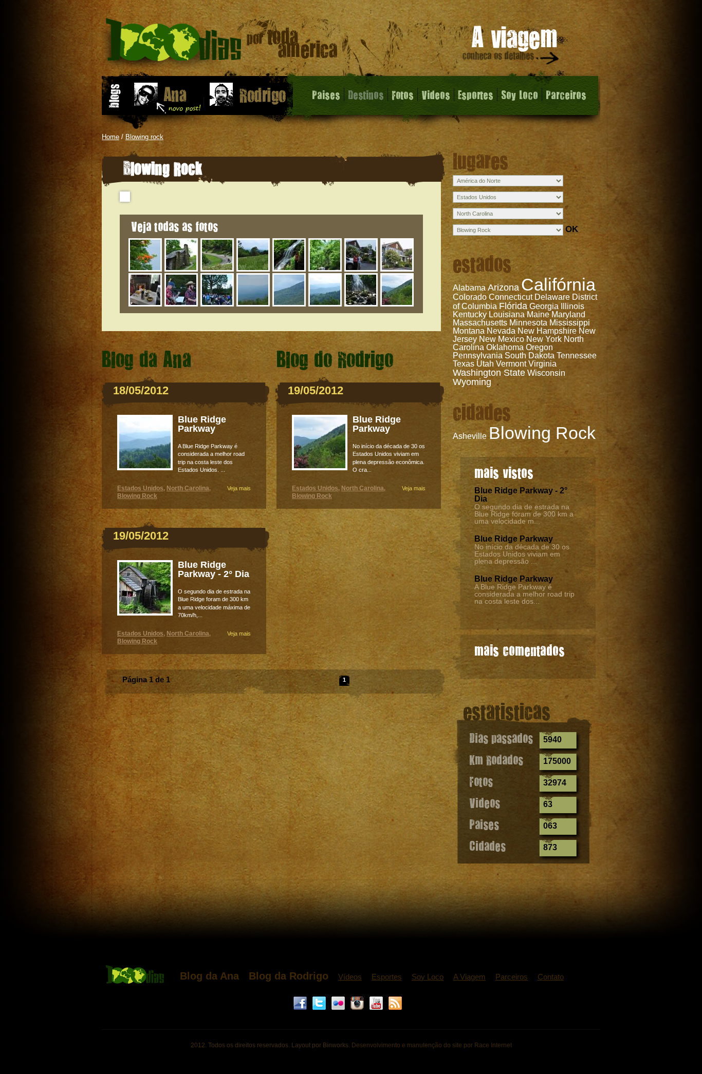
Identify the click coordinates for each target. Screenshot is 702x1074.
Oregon (539, 347)
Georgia (544, 306)
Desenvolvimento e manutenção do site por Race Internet (432, 1045)
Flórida (513, 306)
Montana (469, 331)
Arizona (503, 287)
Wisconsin (546, 373)
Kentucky (470, 314)
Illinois (572, 306)
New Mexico (501, 339)
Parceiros (566, 94)
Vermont (511, 363)
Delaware (552, 297)
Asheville (470, 436)
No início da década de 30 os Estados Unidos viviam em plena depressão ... (521, 554)
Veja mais (239, 488)
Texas (463, 363)
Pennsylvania (478, 355)
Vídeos (350, 976)
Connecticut (510, 297)
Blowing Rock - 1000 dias (222, 43)
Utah (485, 363)
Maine (538, 314)
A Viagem (469, 976)
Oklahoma (505, 347)
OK (571, 229)
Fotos (403, 94)
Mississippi (569, 322)
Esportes (475, 94)
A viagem (511, 47)
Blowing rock (144, 137)
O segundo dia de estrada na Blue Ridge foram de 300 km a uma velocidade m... (524, 514)
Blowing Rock (542, 433)
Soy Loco (519, 94)
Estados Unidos (140, 488)
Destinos (366, 94)
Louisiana (507, 314)
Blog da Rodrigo (288, 976)
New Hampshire (547, 331)
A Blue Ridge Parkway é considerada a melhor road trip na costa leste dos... (524, 594)
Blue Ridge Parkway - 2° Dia (520, 494)
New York (544, 339)
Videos (435, 94)
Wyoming (472, 382)
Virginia (542, 363)
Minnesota (528, 322)
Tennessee (577, 355)
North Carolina (188, 488)
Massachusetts (480, 322)
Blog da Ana (209, 976)
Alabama (469, 287)
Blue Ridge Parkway (513, 538)
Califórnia (558, 284)
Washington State (489, 373)
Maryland (568, 314)
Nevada (501, 331)
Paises (326, 94)
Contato (551, 976)
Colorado (470, 297)
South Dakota (530, 355)
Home (110, 137)
